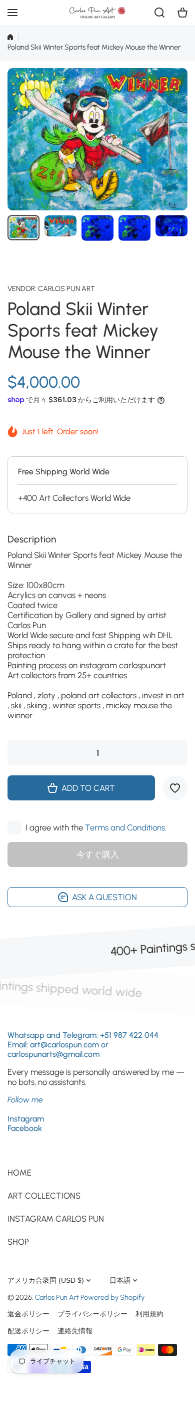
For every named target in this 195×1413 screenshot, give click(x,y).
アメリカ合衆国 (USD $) (46, 1280)
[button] (183, 13)
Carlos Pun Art (66, 288)
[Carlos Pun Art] (98, 13)
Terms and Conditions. (125, 827)
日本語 (120, 1280)
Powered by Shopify (112, 1297)
